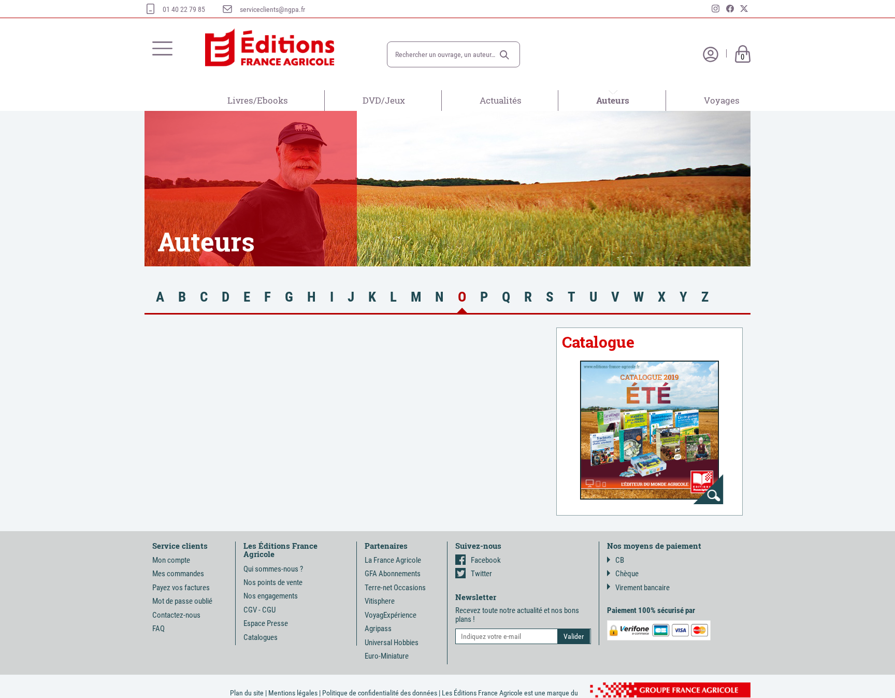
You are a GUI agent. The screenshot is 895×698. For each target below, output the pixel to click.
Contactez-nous (176, 615)
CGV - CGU (259, 610)
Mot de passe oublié (182, 601)
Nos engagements (270, 596)
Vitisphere (380, 601)
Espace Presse (265, 623)
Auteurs (612, 100)
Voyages (722, 100)
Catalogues (260, 637)
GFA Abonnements (393, 573)
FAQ (158, 628)
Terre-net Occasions (395, 587)
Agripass (378, 628)
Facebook (486, 560)
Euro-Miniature (387, 656)
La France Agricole (393, 560)
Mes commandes (178, 573)
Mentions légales (292, 693)
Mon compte (171, 560)
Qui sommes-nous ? (273, 569)
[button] (504, 54)
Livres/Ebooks (257, 100)
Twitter (481, 573)
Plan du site (247, 693)
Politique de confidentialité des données (379, 693)
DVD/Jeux (384, 100)
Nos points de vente (272, 582)
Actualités (501, 100)
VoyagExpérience (390, 615)
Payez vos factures (181, 587)
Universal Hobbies (391, 642)
